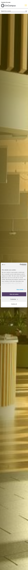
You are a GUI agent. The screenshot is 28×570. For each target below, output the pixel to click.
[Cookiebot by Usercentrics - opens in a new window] (20, 265)
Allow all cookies (14, 294)
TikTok (2, 60)
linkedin (14, 60)
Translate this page (5, 2)
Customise (13, 299)
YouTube (17, 60)
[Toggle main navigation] (26, 6)
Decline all (14, 304)
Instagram (10, 60)
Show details (20, 289)
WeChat (21, 60)
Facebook (6, 60)
